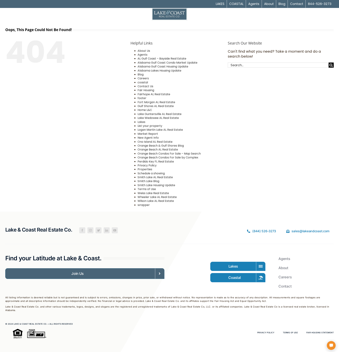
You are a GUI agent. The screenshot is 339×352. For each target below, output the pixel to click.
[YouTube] (115, 230)
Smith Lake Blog (148, 181)
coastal (143, 82)
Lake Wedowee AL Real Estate (158, 118)
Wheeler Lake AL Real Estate (157, 197)
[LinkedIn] (107, 230)
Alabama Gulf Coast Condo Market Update (167, 63)
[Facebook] (82, 230)
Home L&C (145, 110)
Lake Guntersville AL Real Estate (160, 114)
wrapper (144, 205)
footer (142, 98)
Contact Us (145, 86)
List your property (150, 126)
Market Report (148, 134)
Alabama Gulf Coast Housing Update (163, 66)
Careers (143, 78)
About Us (144, 51)
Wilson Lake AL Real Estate (156, 201)
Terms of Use (147, 189)
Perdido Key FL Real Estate (156, 161)
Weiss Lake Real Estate (153, 193)
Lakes (141, 122)
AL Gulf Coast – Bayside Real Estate (162, 59)
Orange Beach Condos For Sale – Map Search (169, 154)
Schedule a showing (151, 173)
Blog (141, 74)
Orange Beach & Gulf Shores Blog (161, 146)
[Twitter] (99, 230)
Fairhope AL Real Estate (154, 94)
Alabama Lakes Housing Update (159, 71)
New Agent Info (148, 138)
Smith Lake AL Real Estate (155, 177)
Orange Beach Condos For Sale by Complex (168, 157)
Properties (145, 169)
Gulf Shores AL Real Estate (156, 106)
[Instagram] (90, 230)
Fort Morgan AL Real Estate (156, 102)
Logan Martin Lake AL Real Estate (160, 130)
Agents (142, 55)
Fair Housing (146, 90)
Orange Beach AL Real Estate (158, 149)
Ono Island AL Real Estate (155, 142)
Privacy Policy (147, 165)
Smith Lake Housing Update (156, 185)
